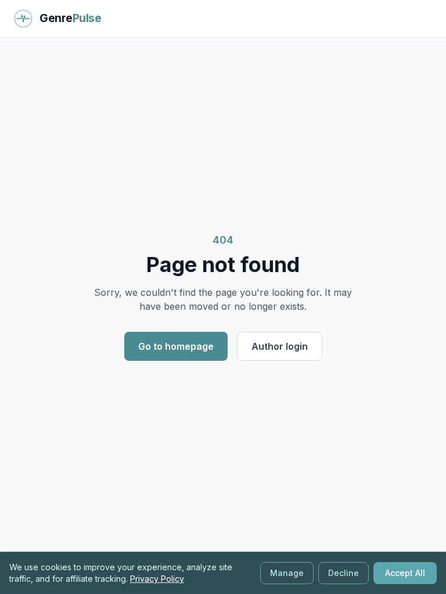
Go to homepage (176, 346)
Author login (279, 346)
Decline (343, 573)
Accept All (405, 573)
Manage (287, 573)
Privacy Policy (157, 579)
